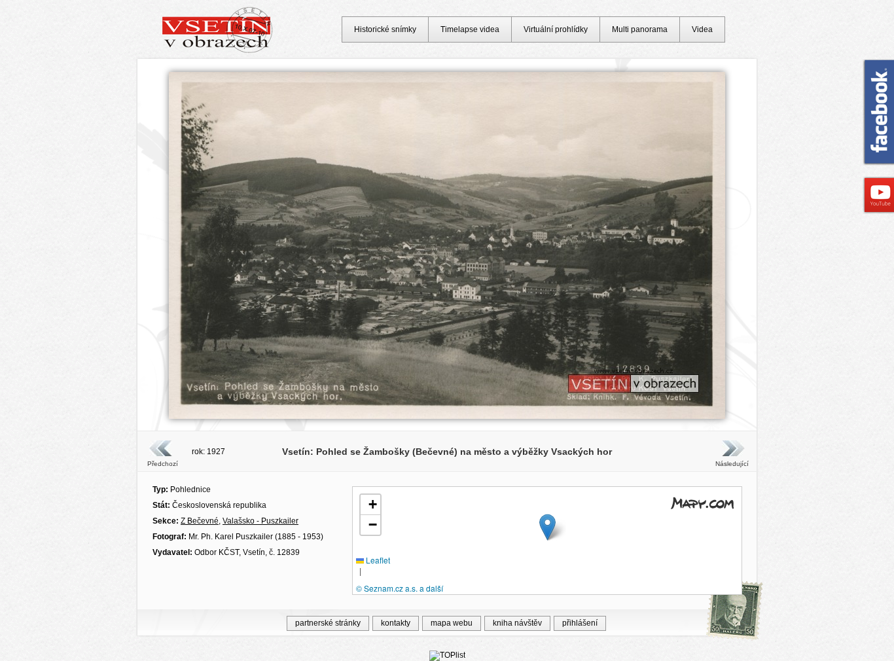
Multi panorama (640, 29)
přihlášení (580, 623)
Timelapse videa (469, 29)
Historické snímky (385, 29)
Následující (731, 463)
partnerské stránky (328, 623)
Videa (702, 29)
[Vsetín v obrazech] (217, 51)
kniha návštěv (517, 623)
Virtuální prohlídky (556, 29)
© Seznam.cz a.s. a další (399, 588)
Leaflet (377, 559)
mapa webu (452, 623)
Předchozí (162, 463)
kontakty (395, 623)
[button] (547, 527)
